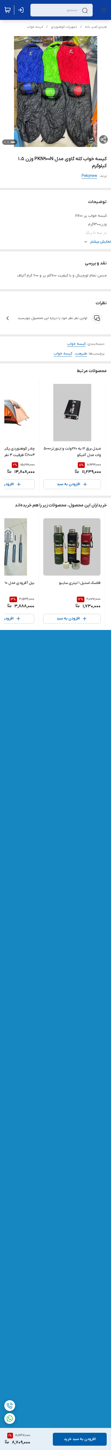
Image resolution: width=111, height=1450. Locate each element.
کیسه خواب (35, 27)
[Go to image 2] (8, 142)
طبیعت (81, 353)
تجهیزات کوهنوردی (64, 27)
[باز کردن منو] (102, 10)
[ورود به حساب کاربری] (22, 10)
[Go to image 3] (4, 142)
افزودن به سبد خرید (80, 1439)
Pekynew (89, 175)
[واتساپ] (9, 1418)
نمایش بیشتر (100, 241)
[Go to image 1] (13, 142)
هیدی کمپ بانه (96, 27)
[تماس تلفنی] (9, 1405)
